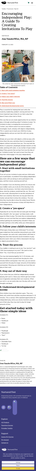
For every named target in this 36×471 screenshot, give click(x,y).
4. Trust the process (6, 100)
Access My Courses (7, 437)
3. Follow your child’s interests (10, 97)
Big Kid (16, 9)
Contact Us (4, 443)
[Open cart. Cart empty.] (28, 3)
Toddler (4, 9)
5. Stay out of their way (7, 103)
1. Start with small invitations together (12, 90)
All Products (5, 422)
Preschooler (10, 9)
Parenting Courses (7, 425)
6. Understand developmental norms (12, 106)
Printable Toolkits (6, 428)
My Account (5, 440)
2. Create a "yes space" (7, 94)
